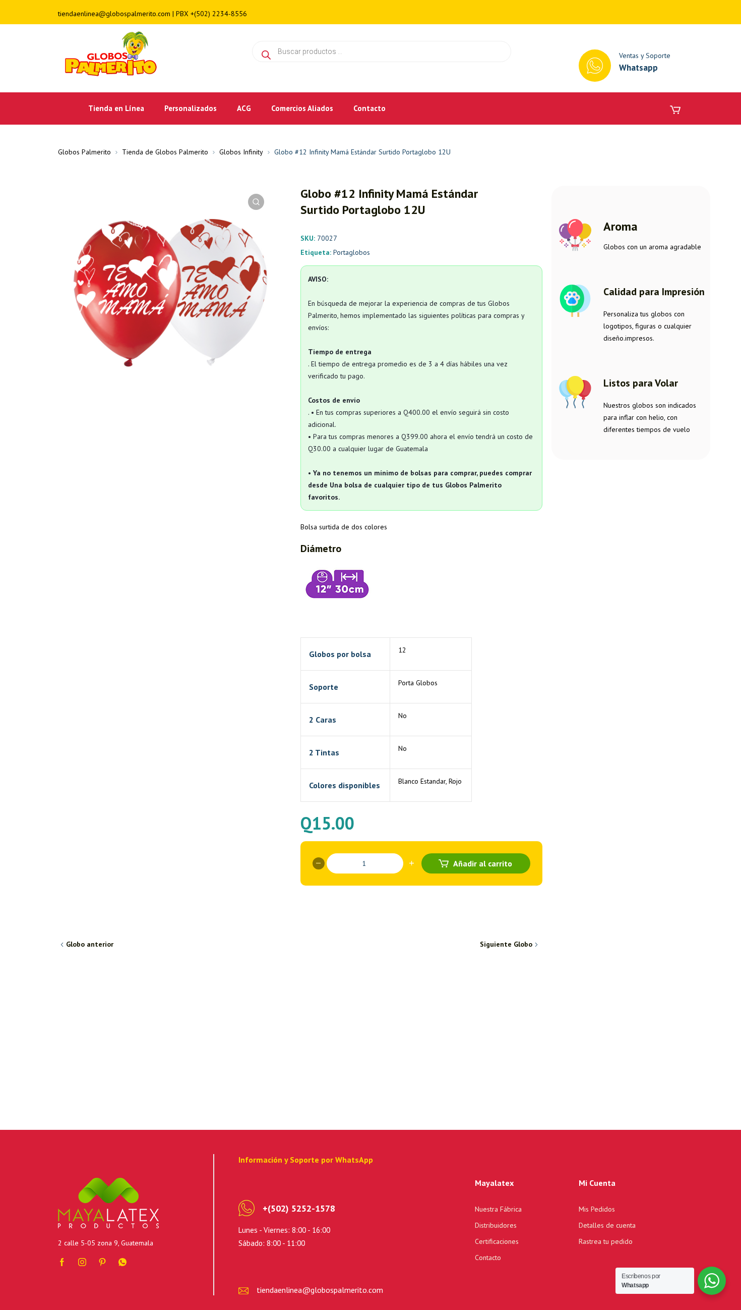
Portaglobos (351, 252)
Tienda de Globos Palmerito (165, 151)
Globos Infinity (241, 151)
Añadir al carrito (482, 863)
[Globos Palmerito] (109, 54)
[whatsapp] (122, 1261)
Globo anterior (89, 944)
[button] (256, 202)
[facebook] (62, 1261)
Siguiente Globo (506, 944)
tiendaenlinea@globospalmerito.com (114, 13)
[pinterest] (102, 1261)
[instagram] (82, 1261)
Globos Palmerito (84, 151)
